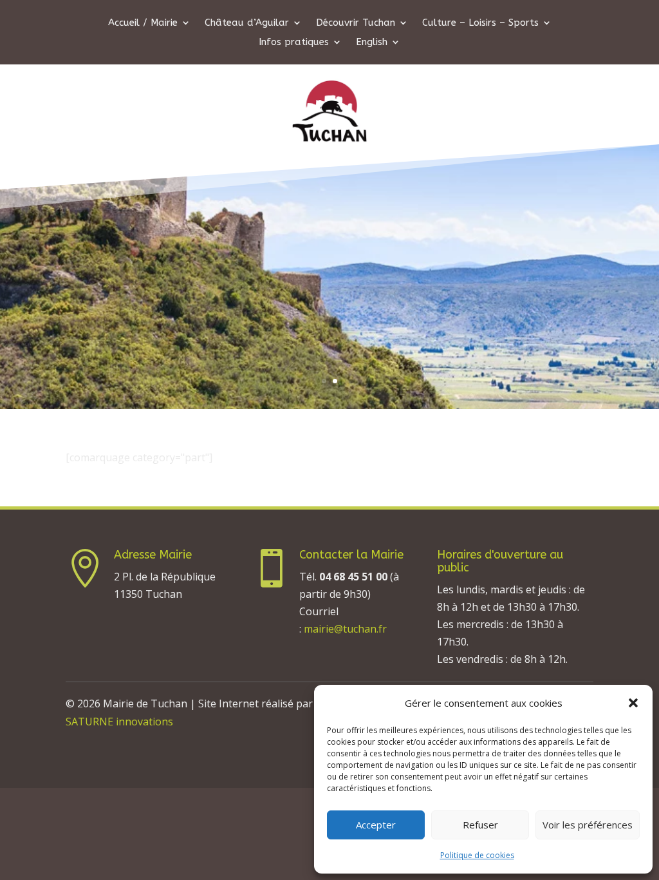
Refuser (480, 824)
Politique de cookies (477, 855)
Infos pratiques (294, 42)
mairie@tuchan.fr (345, 629)
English (371, 42)
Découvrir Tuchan (355, 23)
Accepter (376, 824)
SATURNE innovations (119, 721)
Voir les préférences (588, 824)
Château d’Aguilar (247, 23)
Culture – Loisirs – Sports (480, 23)
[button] (633, 702)
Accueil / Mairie (143, 23)
